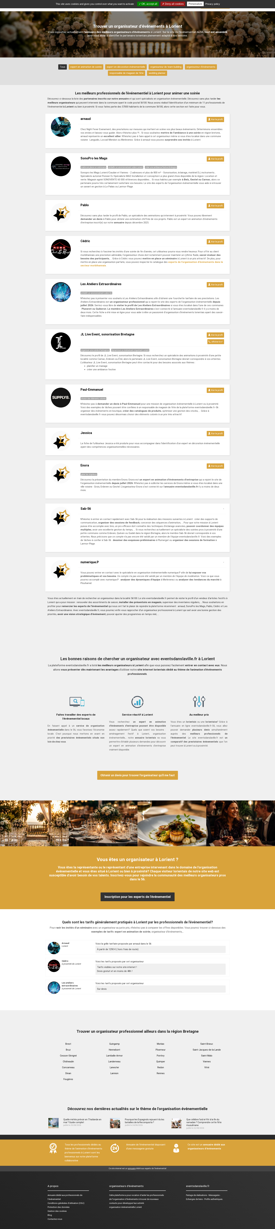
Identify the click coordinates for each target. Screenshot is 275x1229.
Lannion (114, 1073)
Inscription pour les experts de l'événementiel (138, 897)
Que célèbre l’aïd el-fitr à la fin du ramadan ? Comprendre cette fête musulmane (204, 1122)
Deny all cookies (174, 4)
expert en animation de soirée (86, 66)
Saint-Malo (206, 1055)
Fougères (68, 1079)
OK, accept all (149, 4)
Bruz (68, 1049)
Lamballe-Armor (114, 1055)
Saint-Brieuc (206, 1044)
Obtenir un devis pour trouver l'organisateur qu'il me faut (137, 775)
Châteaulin (68, 1061)
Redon (160, 1067)
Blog (50, 1215)
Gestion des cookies (57, 1211)
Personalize (195, 4)
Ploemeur (161, 1049)
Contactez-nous (55, 1219)
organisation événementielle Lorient (125, 1207)
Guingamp (114, 1044)
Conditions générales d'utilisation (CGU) (66, 1203)
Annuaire (52, 1195)
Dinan (68, 1073)
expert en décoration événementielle (126, 66)
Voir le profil (216, 119)
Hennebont (114, 1049)
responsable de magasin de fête (126, 73)
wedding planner (157, 73)
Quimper (160, 1061)
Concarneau (68, 1067)
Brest (68, 1044)
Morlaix (160, 1044)
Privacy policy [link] (212, 4)
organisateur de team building (165, 66)
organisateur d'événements (201, 66)
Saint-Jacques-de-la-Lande (207, 1049)
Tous (62, 66)
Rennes (161, 1073)
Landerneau (114, 1061)
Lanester (114, 1067)
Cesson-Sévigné (68, 1055)
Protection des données (59, 1207)
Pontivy (160, 1055)
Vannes (207, 1061)
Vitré (206, 1067)
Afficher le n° (217, 342)
